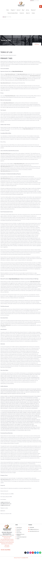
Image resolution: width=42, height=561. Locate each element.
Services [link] (18, 10)
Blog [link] (23, 10)
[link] (40, 6)
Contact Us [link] (22, 13)
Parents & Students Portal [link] (13, 13)
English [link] (32, 0)
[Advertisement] (21, 27)
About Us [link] (28, 13)
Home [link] (7, 10)
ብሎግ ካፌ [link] (27, 10)
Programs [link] (13, 10)
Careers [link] (33, 13)
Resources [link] (33, 10)
